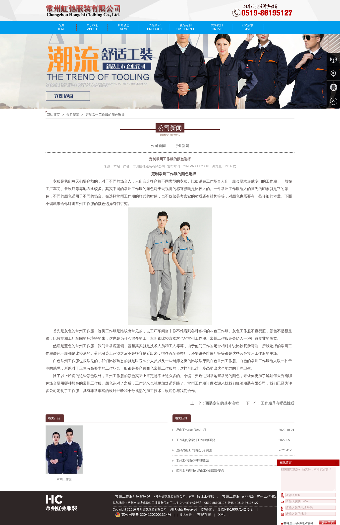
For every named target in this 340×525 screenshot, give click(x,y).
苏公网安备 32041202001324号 (146, 515)
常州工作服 (84, 203)
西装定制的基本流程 (222, 403)
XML (222, 515)
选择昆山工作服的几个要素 (235, 450)
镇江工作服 (205, 496)
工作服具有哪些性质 (277, 403)
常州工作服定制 (269, 496)
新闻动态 (123, 27)
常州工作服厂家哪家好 (132, 496)
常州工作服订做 (200, 383)
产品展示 (154, 27)
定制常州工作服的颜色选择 (105, 115)
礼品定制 (185, 27)
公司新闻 (72, 115)
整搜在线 (204, 515)
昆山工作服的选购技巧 (235, 430)
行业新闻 (181, 145)
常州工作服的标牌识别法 (235, 460)
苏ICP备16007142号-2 (235, 509)
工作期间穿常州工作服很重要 (235, 440)
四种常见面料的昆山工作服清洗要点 (235, 470)
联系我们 (217, 27)
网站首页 (53, 115)
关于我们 (92, 27)
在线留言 (248, 27)
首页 (61, 27)
